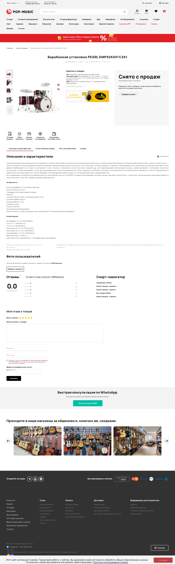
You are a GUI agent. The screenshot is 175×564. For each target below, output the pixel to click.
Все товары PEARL (103, 293)
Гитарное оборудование (28, 19)
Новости (10, 500)
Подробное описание (74, 86)
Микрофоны (110, 19)
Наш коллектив (45, 508)
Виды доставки (99, 504)
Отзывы (83, 149)
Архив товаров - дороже (105, 290)
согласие (16, 360)
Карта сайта (10, 550)
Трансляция (89, 24)
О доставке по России (102, 508)
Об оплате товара (71, 504)
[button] (8, 441)
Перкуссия (46, 24)
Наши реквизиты (136, 514)
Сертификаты (45, 514)
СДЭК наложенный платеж (75, 517)
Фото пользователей (67, 149)
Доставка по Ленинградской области (107, 514)
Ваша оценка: (12, 318)
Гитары (10, 19)
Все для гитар (49, 19)
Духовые (60, 24)
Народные (33, 24)
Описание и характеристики (20, 149)
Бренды (10, 28)
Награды (43, 517)
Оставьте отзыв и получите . (45, 277)
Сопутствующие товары (45, 149)
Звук (98, 19)
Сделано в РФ (124, 24)
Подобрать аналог (128, 94)
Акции (9, 504)
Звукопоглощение (106, 24)
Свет (9, 24)
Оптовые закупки (15, 518)
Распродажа (141, 24)
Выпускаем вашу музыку (18, 522)
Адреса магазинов (46, 511)
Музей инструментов (16, 525)
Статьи (21, 28)
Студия (156, 19)
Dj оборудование (127, 19)
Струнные (144, 19)
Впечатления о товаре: (16, 322)
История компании (46, 504)
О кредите (69, 511)
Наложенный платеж (72, 514)
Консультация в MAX (87, 403)
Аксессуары (74, 24)
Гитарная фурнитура (68, 19)
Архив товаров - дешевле (106, 286)
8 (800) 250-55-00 (32, 4)
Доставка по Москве (101, 511)
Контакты (43, 523)
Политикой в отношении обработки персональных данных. (27, 362)
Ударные (19, 24)
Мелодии (10, 511)
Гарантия (133, 504)
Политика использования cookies (110, 562)
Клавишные (86, 19)
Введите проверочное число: (19, 367)
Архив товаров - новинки (106, 296)
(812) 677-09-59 (50, 4)
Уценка (154, 24)
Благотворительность (48, 520)
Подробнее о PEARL (104, 283)
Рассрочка (69, 508)
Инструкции (12, 515)
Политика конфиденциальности (141, 511)
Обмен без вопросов (138, 508)
